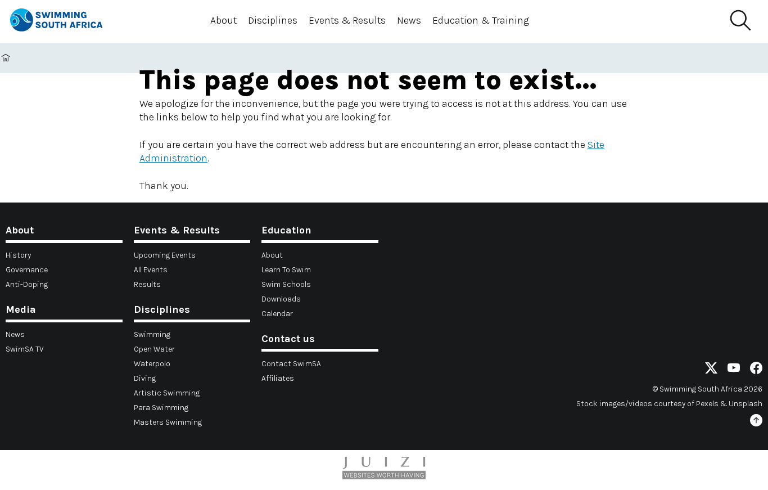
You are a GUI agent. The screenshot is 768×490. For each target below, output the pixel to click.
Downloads (281, 299)
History (18, 255)
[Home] (66, 21)
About (223, 20)
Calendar (277, 313)
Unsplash (745, 403)
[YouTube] (734, 370)
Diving (145, 378)
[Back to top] (756, 422)
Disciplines (272, 20)
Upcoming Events (165, 255)
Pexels (707, 403)
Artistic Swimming (167, 393)
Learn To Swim (286, 270)
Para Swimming (161, 407)
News (409, 20)
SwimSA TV (25, 349)
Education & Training (480, 20)
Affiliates (277, 378)
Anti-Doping (27, 284)
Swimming (152, 334)
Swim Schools (286, 284)
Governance (27, 270)
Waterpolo (152, 363)
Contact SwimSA (291, 363)
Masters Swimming (168, 422)
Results (147, 284)
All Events (151, 270)
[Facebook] (756, 370)
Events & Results (347, 20)
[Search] (740, 21)
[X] (711, 370)
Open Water (154, 349)
